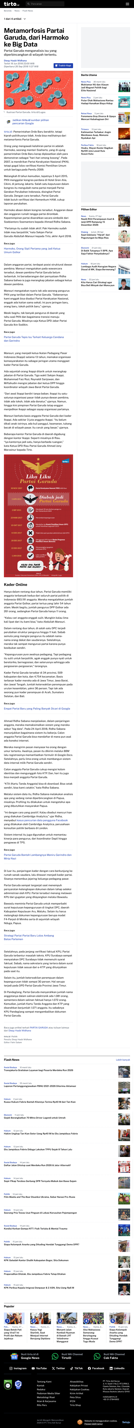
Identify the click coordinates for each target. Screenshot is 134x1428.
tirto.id (8, 131)
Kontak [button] (40, 1385)
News (17, 11)
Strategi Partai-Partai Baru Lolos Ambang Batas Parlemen (29, 937)
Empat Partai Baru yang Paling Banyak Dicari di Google (37, 708)
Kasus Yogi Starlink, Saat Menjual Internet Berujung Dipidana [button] (40, 1334)
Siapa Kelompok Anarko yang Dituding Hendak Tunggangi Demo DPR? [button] (41, 1244)
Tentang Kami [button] (44, 1381)
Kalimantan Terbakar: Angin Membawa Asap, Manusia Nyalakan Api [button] (96, 135)
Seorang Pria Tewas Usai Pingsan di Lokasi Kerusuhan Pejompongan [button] (40, 1213)
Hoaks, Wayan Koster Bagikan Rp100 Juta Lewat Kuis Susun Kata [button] (97, 151)
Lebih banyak (123, 1060)
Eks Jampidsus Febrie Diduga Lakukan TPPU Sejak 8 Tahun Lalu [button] (38, 1149)
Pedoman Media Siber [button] (48, 1393)
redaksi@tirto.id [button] (110, 1397)
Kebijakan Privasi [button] (79, 1385)
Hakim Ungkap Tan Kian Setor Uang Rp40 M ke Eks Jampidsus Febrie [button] (41, 1133)
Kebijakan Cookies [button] (79, 1389)
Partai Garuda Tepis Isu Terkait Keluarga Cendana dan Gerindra (34, 339)
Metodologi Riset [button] (46, 1397)
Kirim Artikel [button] (76, 1393)
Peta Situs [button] (75, 1397)
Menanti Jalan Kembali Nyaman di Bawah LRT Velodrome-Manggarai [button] (66, 1336)
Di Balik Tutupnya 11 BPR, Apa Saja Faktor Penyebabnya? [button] (97, 252)
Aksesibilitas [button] (77, 1381)
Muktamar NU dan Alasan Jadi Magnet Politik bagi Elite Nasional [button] (95, 87)
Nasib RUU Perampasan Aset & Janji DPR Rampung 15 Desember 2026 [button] (97, 222)
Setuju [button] (126, 1422)
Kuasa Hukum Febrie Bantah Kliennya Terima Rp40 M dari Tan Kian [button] (40, 1102)
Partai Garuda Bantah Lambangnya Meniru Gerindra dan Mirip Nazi (38, 856)
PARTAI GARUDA (39, 1027)
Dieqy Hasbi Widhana (15, 60)
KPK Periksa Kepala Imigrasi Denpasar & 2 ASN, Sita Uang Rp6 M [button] (39, 1288)
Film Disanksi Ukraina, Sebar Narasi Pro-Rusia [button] (39, 1197)
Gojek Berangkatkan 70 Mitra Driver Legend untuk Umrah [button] (35, 1118)
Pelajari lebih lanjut (93, 1423)
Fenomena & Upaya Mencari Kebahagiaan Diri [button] (98, 118)
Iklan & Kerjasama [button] (46, 1401)
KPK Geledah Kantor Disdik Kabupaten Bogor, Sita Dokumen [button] (36, 1260)
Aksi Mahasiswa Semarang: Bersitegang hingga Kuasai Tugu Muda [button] (91, 1336)
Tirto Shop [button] (75, 1405)
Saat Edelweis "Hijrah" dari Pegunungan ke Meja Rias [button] (95, 236)
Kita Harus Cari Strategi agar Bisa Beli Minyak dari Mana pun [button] (97, 284)
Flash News (28, 11)
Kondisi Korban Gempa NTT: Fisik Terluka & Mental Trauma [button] (35, 1228)
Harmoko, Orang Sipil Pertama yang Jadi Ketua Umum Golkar (32, 250)
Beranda (8, 11)
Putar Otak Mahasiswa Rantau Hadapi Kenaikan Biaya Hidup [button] (97, 102)
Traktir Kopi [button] (65, 65)
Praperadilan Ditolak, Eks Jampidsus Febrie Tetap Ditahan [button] (35, 1274)
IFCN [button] (72, 1401)
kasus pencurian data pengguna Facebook (42, 820)
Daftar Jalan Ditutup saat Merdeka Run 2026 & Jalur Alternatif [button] (37, 1165)
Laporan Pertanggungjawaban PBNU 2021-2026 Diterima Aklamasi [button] (40, 1086)
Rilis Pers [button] (42, 1405)
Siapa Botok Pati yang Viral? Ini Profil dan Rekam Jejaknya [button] (13, 1334)
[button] (11, 4)
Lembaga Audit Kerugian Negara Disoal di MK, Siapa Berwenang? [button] (98, 268)
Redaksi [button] (41, 1389)
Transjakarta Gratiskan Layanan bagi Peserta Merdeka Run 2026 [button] (38, 1070)
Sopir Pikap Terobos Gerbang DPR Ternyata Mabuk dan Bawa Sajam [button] (40, 1181)
